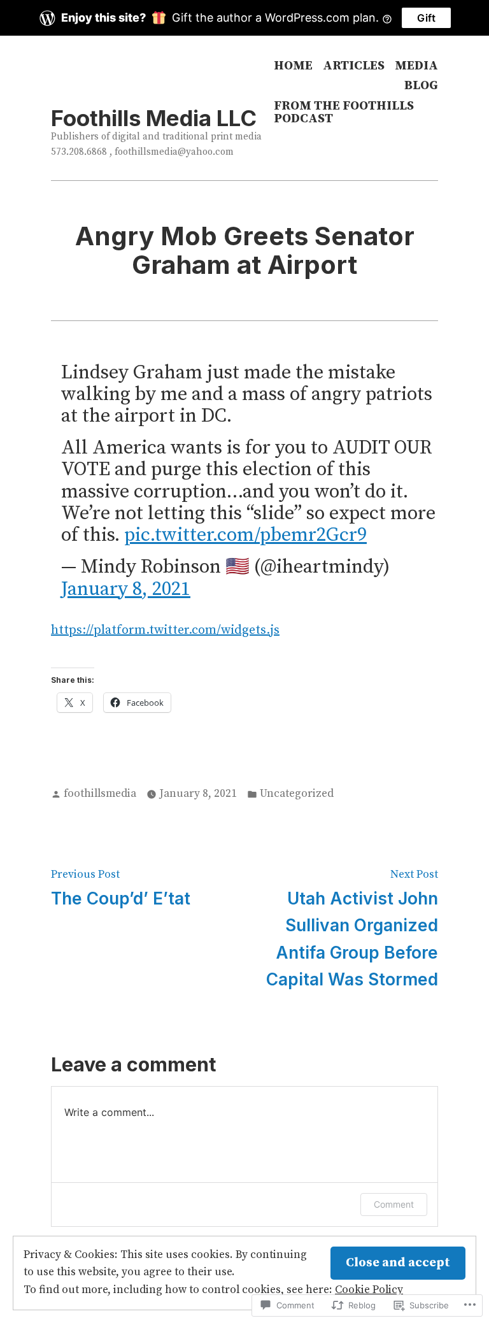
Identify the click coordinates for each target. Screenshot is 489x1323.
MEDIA (416, 66)
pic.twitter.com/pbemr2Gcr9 (245, 535)
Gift (426, 17)
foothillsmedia (100, 794)
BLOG (421, 86)
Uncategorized (297, 794)
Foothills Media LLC (154, 117)
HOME (293, 66)
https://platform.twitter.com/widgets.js (165, 630)
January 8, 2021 (125, 589)
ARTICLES (354, 66)
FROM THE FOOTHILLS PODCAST (344, 112)
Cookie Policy (369, 1290)
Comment (394, 1204)
